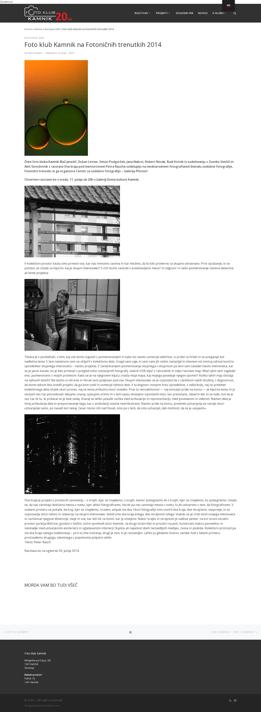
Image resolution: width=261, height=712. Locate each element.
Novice (38, 29)
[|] (48, 12)
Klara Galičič (35, 53)
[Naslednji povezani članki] (233, 593)
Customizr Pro (51, 705)
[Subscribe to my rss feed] (230, 700)
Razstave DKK (52, 29)
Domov (28, 29)
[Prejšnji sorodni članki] (224, 593)
